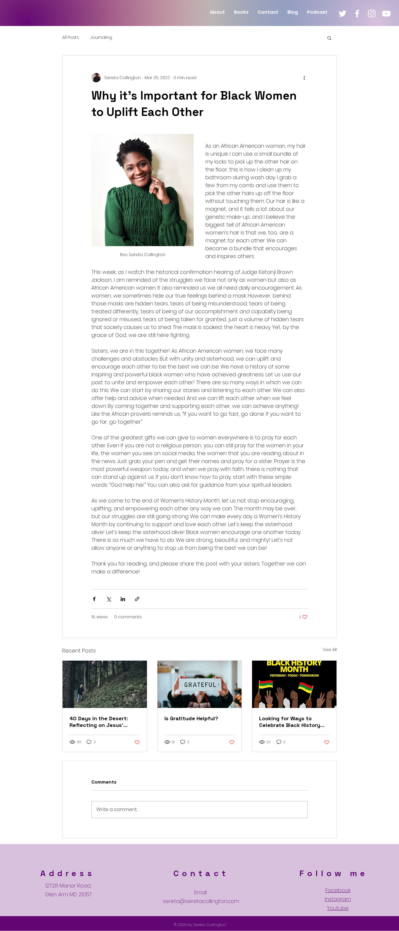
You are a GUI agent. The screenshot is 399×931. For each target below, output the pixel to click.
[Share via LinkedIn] (123, 599)
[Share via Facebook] (94, 599)
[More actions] (304, 77)
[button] (329, 37)
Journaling (101, 37)
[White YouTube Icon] (386, 13)
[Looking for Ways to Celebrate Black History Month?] (294, 684)
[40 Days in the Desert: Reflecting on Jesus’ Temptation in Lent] (105, 684)
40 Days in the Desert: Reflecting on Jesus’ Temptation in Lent (99, 721)
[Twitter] (342, 13)
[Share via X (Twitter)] (108, 599)
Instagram (338, 899)
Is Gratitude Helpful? (191, 718)
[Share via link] (137, 599)
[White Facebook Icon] (357, 13)
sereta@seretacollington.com (201, 901)
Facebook (338, 890)
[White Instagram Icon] (372, 13)
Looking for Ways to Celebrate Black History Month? (289, 721)
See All (330, 649)
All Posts (70, 37)
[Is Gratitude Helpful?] (199, 684)
